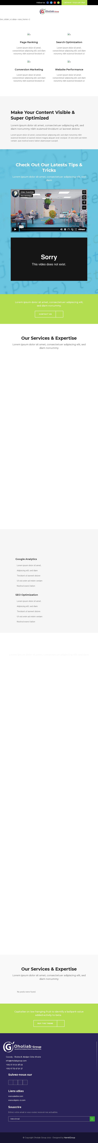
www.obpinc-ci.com (16, 1100)
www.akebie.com (15, 1096)
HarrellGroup (69, 1138)
